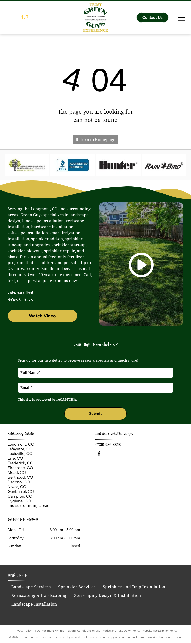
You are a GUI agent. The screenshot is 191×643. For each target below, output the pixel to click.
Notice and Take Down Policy (121, 630)
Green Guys (122, 434)
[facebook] (99, 454)
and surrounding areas (28, 505)
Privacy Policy (23, 630)
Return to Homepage (95, 139)
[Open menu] (181, 17)
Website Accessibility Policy (159, 630)
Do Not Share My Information (56, 630)
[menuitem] (31, 587)
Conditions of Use (88, 630)
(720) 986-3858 (108, 444)
